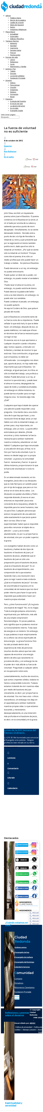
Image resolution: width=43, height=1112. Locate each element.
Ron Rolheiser (10, 151)
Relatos (13, 92)
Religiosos (14, 62)
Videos (12, 83)
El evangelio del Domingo (24, 962)
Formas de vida (12, 57)
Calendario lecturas (22, 967)
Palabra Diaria (15, 18)
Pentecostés (15, 55)
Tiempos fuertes (12, 41)
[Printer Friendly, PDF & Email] (32, 159)
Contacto (18, 978)
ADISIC (32, 1023)
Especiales (14, 36)
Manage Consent (29, 1029)
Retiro (12, 27)
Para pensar (15, 85)
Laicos (12, 59)
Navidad (13, 45)
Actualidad (14, 34)
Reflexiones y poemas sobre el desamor (17, 1014)
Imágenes (14, 89)
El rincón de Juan (16, 103)
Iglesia (8, 15)
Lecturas (11, 758)
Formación (14, 94)
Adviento (13, 43)
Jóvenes (9, 80)
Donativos (18, 983)
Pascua (13, 52)
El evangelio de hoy (21, 952)
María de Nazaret (17, 25)
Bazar (12, 96)
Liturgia (11, 777)
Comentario (13, 768)
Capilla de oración (17, 22)
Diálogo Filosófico (17, 39)
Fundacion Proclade (22, 992)
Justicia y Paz (11, 69)
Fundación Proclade (17, 78)
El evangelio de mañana (23, 957)
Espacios (9, 99)
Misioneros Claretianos (24, 987)
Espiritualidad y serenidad (13, 1104)
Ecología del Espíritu (18, 101)
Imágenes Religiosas (18, 29)
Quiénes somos (20, 947)
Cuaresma (14, 48)
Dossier (13, 73)
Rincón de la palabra (18, 20)
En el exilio (14, 108)
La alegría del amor (17, 106)
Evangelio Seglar (16, 110)
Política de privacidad (23, 1027)
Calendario (12, 788)
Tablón (12, 71)
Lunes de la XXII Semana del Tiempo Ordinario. (20, 731)
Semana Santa (15, 50)
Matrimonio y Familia (18, 66)
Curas (12, 64)
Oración (13, 87)
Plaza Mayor (10, 32)
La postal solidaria (17, 76)
